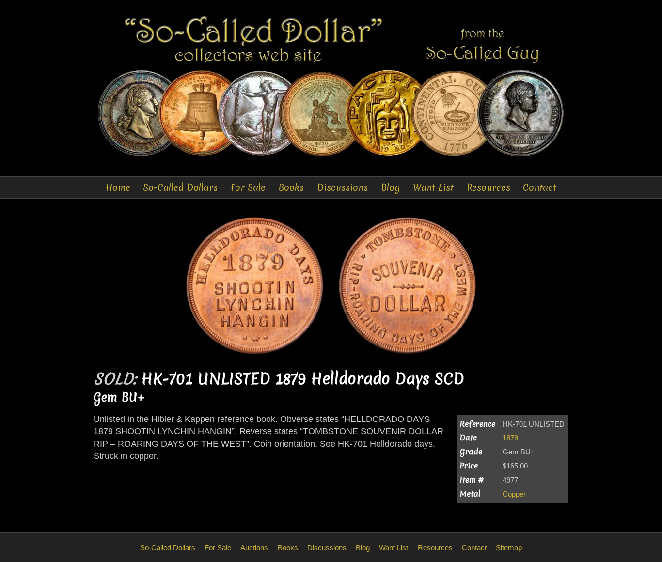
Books (291, 187)
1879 (510, 438)
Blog (390, 187)
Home (118, 187)
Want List (433, 187)
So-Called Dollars (180, 187)
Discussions (342, 187)
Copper (514, 494)
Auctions (254, 548)
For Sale (248, 187)
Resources (488, 187)
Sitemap (509, 548)
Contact (539, 187)
